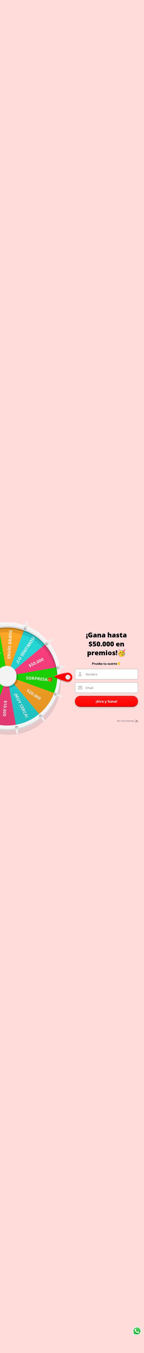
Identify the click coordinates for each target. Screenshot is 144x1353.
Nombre (91, 674)
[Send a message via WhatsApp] (137, 1331)
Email (89, 687)
